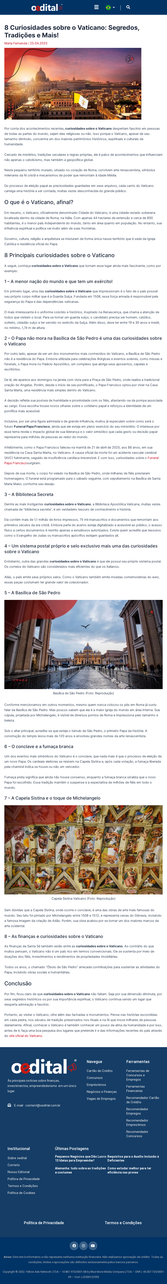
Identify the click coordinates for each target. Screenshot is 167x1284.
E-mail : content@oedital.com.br (37, 1105)
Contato (14, 1165)
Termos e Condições (23, 1186)
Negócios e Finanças (102, 1092)
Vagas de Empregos (101, 1099)
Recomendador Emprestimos (137, 1122)
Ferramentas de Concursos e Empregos (137, 1075)
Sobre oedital (17, 1158)
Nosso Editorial (19, 1172)
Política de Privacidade (24, 1179)
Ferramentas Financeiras (135, 1089)
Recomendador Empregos (137, 1111)
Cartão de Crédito (100, 1071)
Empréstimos (96, 1085)
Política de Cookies (21, 1193)
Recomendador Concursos (137, 1134)
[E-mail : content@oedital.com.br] (9, 1105)
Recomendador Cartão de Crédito (142, 1100)
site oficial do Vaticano (25, 1036)
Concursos (95, 1078)
